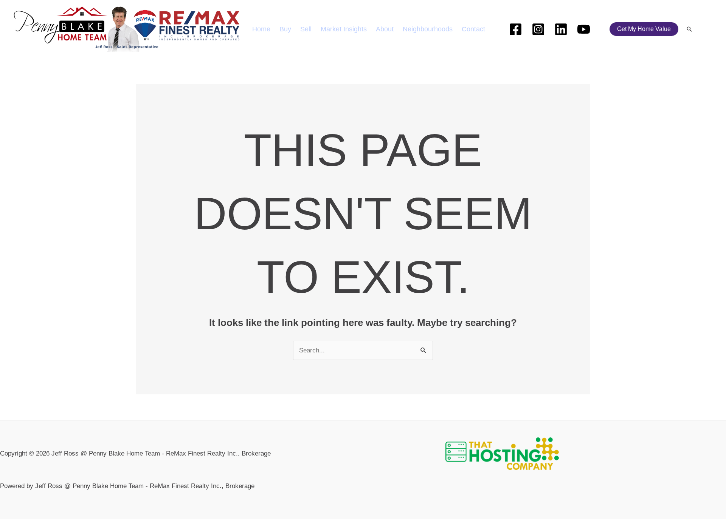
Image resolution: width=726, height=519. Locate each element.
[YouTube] (583, 29)
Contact (473, 29)
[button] (644, 29)
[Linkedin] (561, 29)
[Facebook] (515, 29)
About (385, 29)
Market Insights (344, 29)
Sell (306, 29)
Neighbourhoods (428, 29)
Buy (285, 29)
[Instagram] (538, 29)
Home (261, 29)
